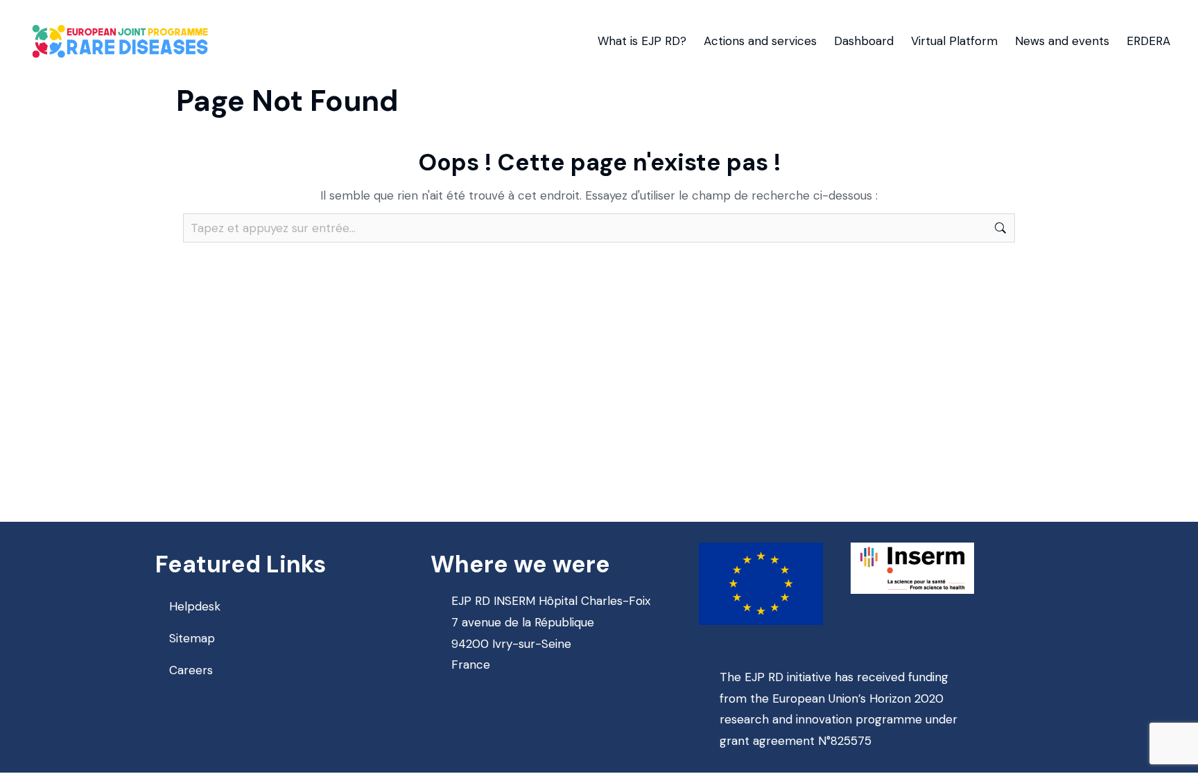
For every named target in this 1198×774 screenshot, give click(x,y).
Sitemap (192, 638)
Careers (191, 670)
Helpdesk (194, 606)
